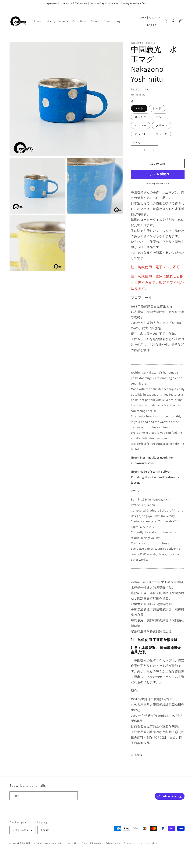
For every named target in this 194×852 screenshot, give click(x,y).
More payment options (157, 183)
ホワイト (140, 134)
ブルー (160, 117)
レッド (157, 108)
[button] (165, 21)
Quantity (135, 142)
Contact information (92, 843)
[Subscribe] (73, 795)
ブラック (161, 134)
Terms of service (132, 843)
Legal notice (72, 843)
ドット (139, 108)
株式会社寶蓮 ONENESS (29, 843)
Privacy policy (113, 843)
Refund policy (150, 843)
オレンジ (140, 117)
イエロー (140, 125)
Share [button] (138, 754)
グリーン (161, 125)
